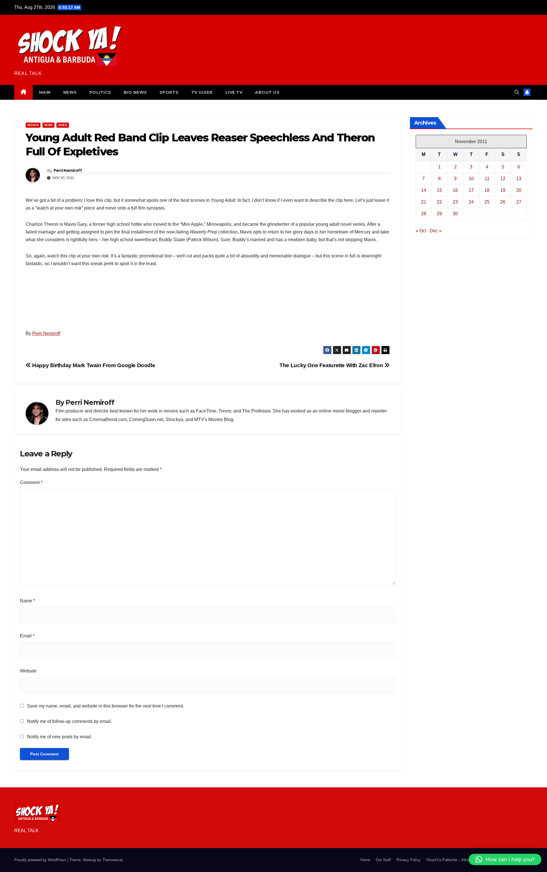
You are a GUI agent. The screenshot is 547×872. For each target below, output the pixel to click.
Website (28, 670)
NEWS (70, 92)
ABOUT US (267, 92)
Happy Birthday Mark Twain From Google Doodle (93, 365)
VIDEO (62, 125)
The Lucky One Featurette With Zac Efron (331, 365)
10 (471, 178)
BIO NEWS (135, 92)
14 (423, 190)
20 (518, 190)
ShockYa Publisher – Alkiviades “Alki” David (462, 860)
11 (487, 178)
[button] (517, 92)
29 (439, 213)
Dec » (436, 230)
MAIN (45, 92)
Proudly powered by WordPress (40, 860)
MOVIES (33, 125)
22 (439, 202)
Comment (31, 482)
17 (471, 190)
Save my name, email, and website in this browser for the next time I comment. (105, 706)
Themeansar (112, 860)
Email (27, 635)
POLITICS (100, 92)
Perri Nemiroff (68, 170)
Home (365, 860)
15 (439, 190)
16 (455, 190)
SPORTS (169, 92)
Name (27, 600)
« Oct (421, 230)
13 (518, 178)
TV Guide (202, 92)
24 (471, 202)
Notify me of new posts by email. (59, 736)
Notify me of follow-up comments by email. (69, 721)
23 (455, 202)
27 (518, 202)
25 (486, 202)
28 (423, 213)
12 (502, 178)
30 (455, 213)
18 (486, 190)
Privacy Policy (409, 860)
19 (502, 190)
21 (423, 202)
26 (502, 202)
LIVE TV (234, 92)
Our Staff (383, 860)
